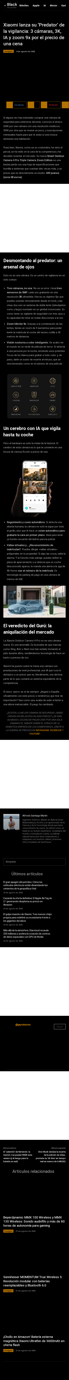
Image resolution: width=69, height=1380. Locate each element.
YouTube (34, 734)
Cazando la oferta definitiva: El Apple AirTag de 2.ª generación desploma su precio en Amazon (27, 902)
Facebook (55, 730)
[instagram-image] (13, 1044)
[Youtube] (42, 846)
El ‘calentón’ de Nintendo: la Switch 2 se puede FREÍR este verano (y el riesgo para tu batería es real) (17, 1156)
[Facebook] (23, 846)
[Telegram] (33, 846)
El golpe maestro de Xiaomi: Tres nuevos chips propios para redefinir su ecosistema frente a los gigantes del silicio (27, 918)
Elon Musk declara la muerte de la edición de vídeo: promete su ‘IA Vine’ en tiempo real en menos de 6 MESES (51, 1156)
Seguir (59, 1026)
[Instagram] (28, 846)
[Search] (62, 862)
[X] (38, 846)
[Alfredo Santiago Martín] (11, 831)
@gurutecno (22, 1024)
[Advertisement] (34, 218)
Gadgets (8, 51)
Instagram (42, 730)
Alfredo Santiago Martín (34, 815)
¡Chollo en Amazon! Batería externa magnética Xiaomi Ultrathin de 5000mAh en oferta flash (33, 1341)
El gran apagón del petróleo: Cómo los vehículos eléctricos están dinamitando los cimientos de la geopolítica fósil (25, 885)
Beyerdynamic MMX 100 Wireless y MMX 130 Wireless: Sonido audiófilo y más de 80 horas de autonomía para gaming (34, 1221)
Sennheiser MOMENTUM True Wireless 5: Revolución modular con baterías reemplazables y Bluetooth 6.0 (32, 1281)
